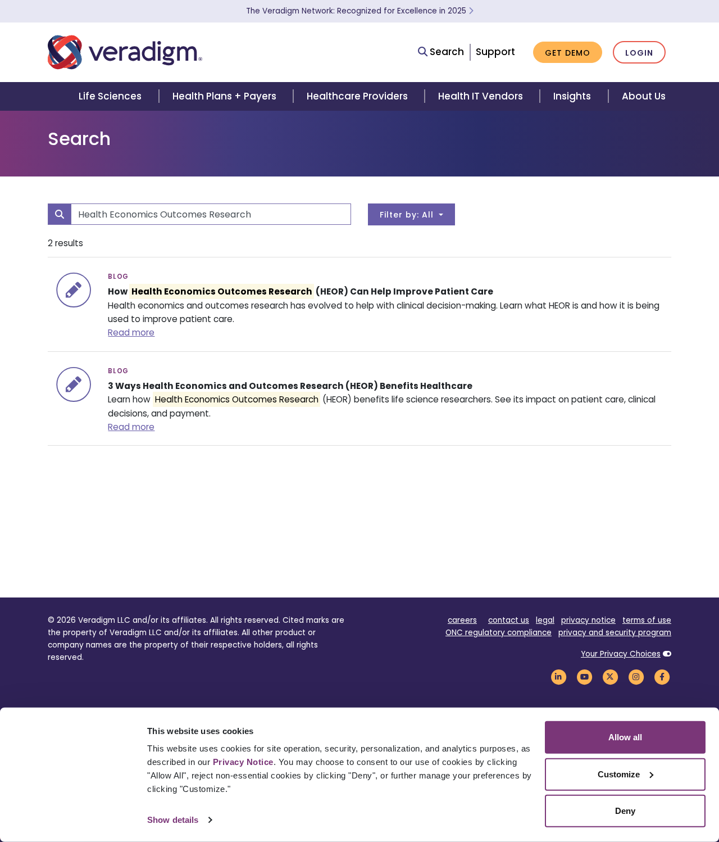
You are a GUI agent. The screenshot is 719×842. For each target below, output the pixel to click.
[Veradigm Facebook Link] (661, 676)
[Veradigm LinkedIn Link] (558, 676)
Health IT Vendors (480, 96)
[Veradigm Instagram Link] (635, 676)
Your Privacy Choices (621, 654)
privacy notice (588, 620)
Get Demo (567, 52)
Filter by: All (408, 214)
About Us (644, 96)
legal (545, 620)
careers (462, 620)
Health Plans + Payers (224, 96)
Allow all (625, 737)
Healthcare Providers (357, 96)
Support (495, 51)
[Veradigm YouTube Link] (584, 676)
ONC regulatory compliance (498, 632)
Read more (131, 332)
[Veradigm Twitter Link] (610, 676)
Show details (172, 820)
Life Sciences (110, 96)
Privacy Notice (243, 762)
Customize (619, 773)
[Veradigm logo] (125, 52)
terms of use (646, 620)
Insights (572, 96)
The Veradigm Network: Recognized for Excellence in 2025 (357, 11)
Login (639, 52)
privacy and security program (614, 632)
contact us (508, 620)
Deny (625, 811)
